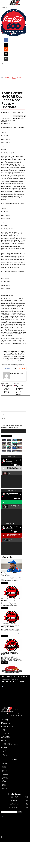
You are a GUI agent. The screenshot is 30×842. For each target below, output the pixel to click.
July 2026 (4, 764)
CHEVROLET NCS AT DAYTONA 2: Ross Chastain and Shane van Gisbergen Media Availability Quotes (11, 625)
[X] (6, 45)
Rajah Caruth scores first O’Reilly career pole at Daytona (11, 573)
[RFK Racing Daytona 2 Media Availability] (11, 592)
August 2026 (4, 763)
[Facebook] (6, 40)
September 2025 (5, 778)
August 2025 (4, 780)
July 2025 (4, 781)
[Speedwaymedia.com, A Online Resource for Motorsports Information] (15, 2)
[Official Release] (6, 375)
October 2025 (4, 777)
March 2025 (4, 787)
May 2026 (4, 767)
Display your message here (12, 836)
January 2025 (4, 789)
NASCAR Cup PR (5, 7)
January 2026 (4, 773)
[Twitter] (17, 116)
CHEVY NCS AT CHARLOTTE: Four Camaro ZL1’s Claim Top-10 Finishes (20, 390)
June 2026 (4, 766)
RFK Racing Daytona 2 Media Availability (11, 599)
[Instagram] (19, 116)
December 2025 (5, 774)
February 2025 (5, 788)
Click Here (13, 360)
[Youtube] (22, 116)
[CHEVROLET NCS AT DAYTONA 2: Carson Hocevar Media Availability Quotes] (11, 645)
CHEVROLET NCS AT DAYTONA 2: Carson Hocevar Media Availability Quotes (9, 653)
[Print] (6, 59)
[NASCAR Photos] (25, 116)
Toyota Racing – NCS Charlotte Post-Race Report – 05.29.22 (8, 389)
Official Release (6, 112)
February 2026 (5, 771)
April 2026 (4, 769)
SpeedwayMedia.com (16, 365)
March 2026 (4, 770)
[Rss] (19, 716)
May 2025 (4, 784)
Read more (4, 582)
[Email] (6, 54)
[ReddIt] (6, 49)
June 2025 (4, 782)
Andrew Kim (3, 575)
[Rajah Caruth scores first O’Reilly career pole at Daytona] (11, 565)
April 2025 (4, 785)
